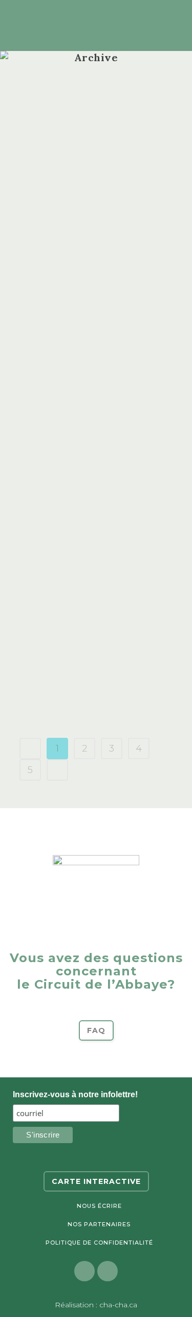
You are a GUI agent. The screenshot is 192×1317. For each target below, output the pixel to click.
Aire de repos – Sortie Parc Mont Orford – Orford (85, 684)
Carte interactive (96, 1181)
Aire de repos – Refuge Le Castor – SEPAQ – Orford (91, 162)
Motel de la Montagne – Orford (92, 239)
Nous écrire (99, 1205)
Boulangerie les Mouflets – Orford (88, 84)
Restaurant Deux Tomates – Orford (87, 536)
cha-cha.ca (118, 1304)
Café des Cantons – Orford (91, 394)
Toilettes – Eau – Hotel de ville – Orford (85, 317)
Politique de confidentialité (99, 1242)
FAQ (96, 1030)
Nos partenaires (99, 1224)
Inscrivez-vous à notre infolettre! (75, 1094)
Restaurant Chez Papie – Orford (84, 607)
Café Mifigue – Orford (77, 465)
